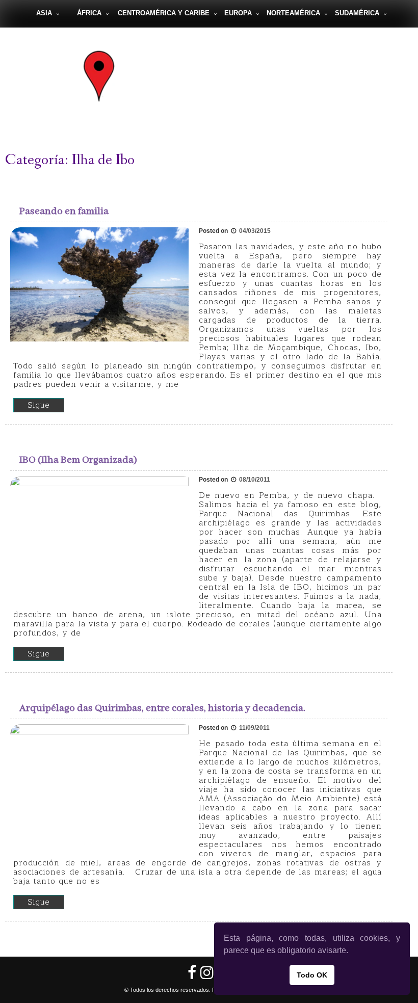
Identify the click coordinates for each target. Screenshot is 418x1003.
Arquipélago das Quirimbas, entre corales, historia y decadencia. (162, 708)
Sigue (39, 405)
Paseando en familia (64, 211)
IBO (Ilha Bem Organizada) (78, 460)
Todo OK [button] (312, 975)
